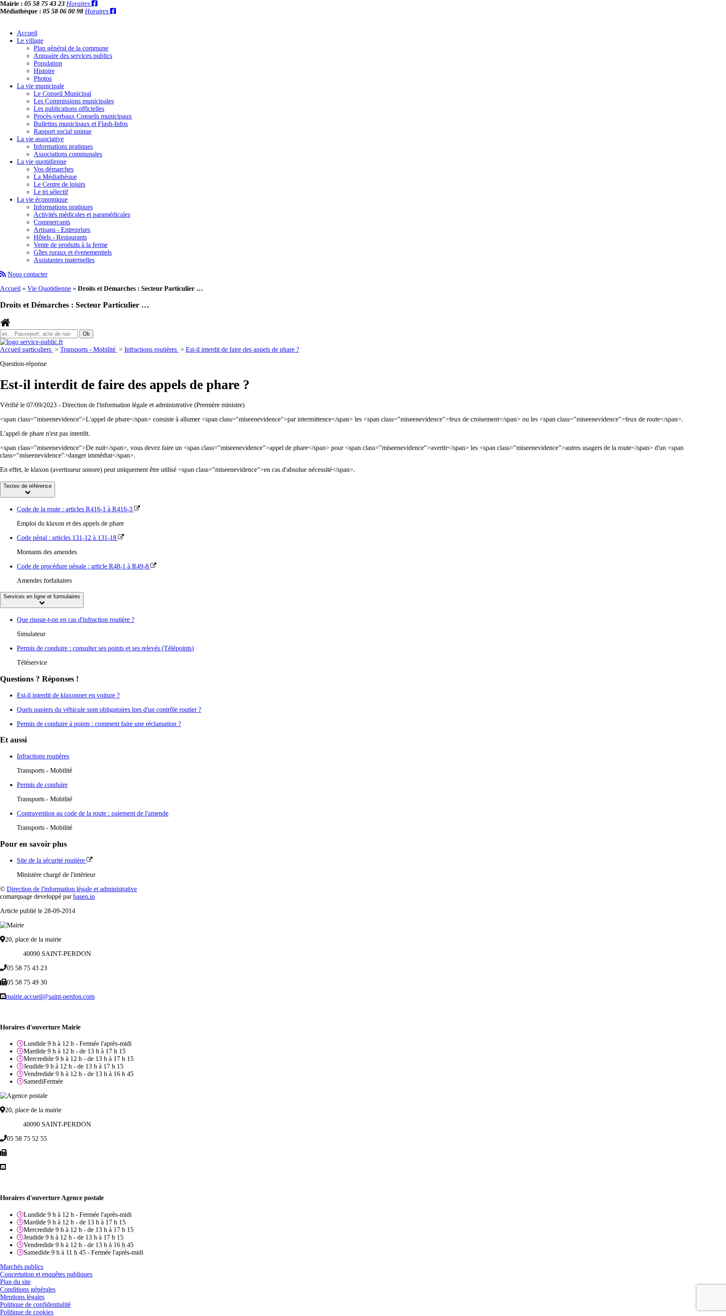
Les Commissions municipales (74, 101)
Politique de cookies (26, 1312)
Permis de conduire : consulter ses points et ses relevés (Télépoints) (105, 648)
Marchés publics (21, 1266)
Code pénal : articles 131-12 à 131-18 (67, 537)
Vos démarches (54, 169)
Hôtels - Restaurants (60, 237)
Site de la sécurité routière (52, 860)
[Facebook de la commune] (94, 3)
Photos (43, 78)
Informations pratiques (63, 146)
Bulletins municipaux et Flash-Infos (81, 123)
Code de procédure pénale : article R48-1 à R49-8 (83, 566)
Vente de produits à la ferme (71, 244)
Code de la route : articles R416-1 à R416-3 (75, 509)
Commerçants (52, 222)
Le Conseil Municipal (62, 93)
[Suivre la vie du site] (3, 274)
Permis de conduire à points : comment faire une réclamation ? (99, 723)
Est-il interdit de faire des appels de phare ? (242, 349)
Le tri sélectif (51, 191)
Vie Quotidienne (49, 288)
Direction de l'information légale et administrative (72, 888)
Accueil (27, 33)
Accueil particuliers (26, 349)
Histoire (44, 70)
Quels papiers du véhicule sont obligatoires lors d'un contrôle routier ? (109, 709)
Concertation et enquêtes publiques (46, 1274)
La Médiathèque (55, 176)
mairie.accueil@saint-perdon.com (50, 996)
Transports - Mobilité (88, 349)
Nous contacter (27, 274)
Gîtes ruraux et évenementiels (73, 252)
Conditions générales (27, 1289)
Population (48, 63)
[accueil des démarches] (5, 325)
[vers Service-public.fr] (31, 341)
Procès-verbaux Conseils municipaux (83, 116)
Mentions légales (22, 1296)
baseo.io (84, 896)
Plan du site (15, 1281)
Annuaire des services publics (73, 55)
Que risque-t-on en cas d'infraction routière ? (75, 619)
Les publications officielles (69, 108)
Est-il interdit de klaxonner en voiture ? (68, 695)
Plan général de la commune (71, 48)
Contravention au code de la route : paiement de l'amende (92, 813)
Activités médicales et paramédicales (82, 214)
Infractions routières (151, 349)
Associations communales (68, 154)
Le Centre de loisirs (59, 184)
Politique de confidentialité (35, 1304)
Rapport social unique (63, 131)
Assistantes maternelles (64, 259)
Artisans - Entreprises (62, 229)
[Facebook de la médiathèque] (113, 11)
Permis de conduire (42, 784)
